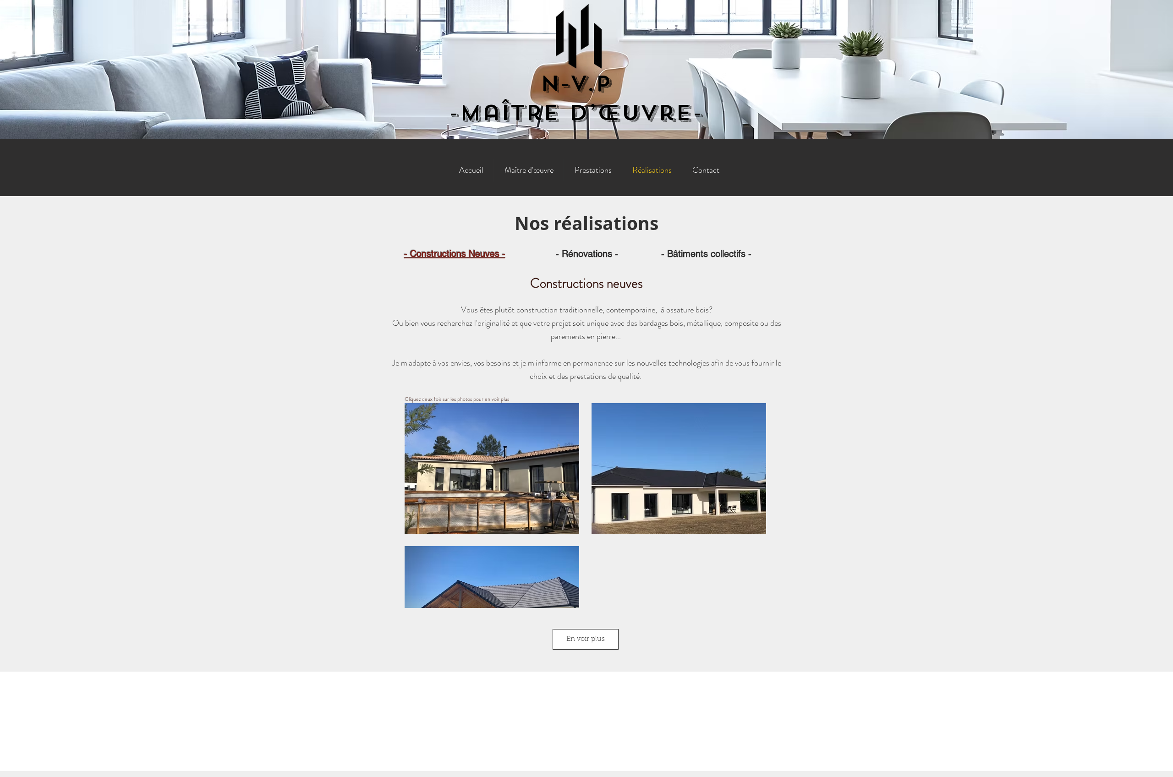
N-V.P (575, 83)
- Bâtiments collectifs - (706, 253)
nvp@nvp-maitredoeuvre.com (587, 708)
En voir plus (585, 639)
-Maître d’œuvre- (575, 112)
